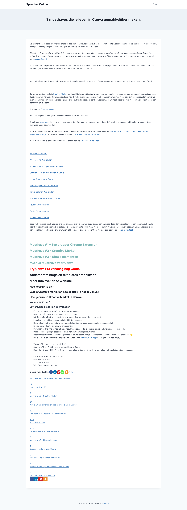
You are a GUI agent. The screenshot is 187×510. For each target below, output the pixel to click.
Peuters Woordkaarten (39, 205)
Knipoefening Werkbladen (41, 160)
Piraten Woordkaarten (39, 211)
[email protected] (39, 59)
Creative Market (60, 94)
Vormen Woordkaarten (39, 217)
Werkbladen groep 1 (38, 153)
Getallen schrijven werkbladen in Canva (47, 173)
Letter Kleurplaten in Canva (41, 179)
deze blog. (44, 122)
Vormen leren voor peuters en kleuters (46, 166)
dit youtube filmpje (88, 338)
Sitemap (105, 503)
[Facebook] (51, 372)
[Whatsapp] (62, 372)
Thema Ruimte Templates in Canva (45, 198)
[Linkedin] (55, 372)
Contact (156, 4)
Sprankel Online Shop (89, 141)
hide (71, 372)
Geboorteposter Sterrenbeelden (44, 185)
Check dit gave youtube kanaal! (87, 134)
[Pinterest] (58, 372)
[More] (66, 372)
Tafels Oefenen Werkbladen (42, 192)
